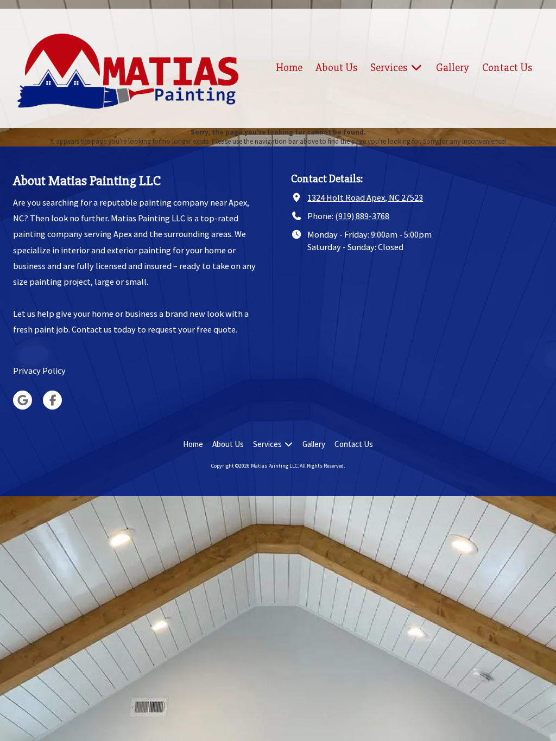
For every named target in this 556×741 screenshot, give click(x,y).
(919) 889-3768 (362, 215)
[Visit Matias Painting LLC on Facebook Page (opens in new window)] (52, 400)
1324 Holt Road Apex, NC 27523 (365, 197)
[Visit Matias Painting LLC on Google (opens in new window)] (22, 400)
